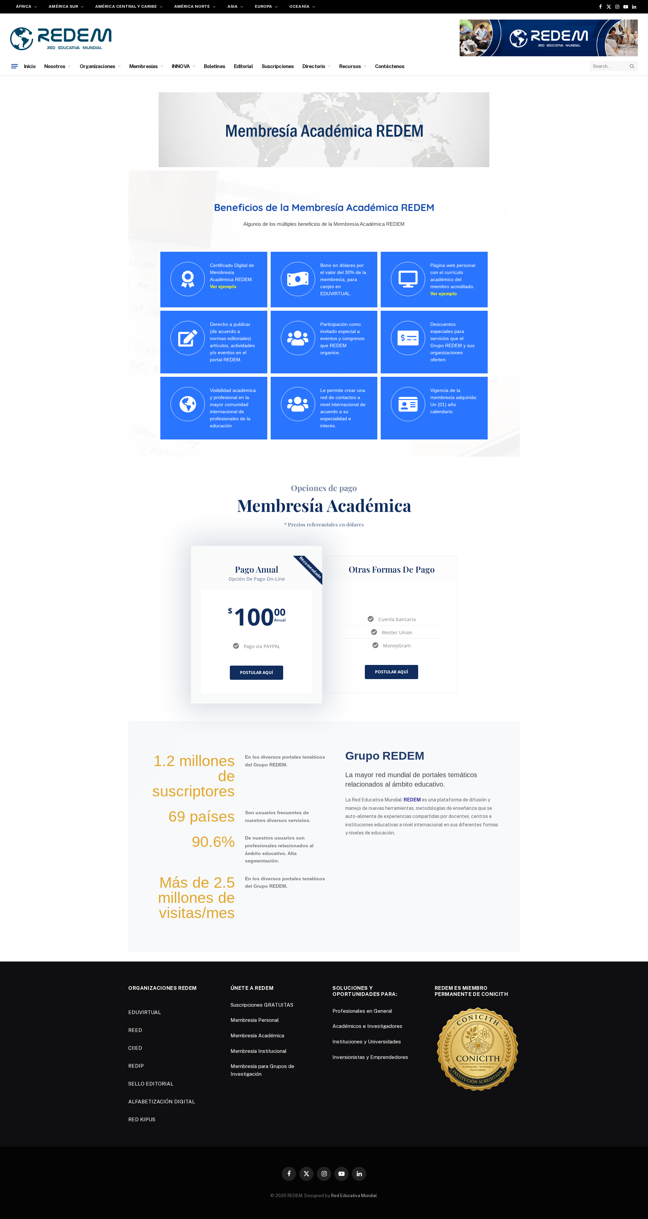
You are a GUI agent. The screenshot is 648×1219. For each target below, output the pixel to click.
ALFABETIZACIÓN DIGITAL (161, 1101)
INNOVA (181, 66)
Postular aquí (256, 672)
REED (135, 1030)
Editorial (243, 66)
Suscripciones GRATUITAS (262, 1005)
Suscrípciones (278, 66)
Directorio (313, 66)
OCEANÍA (299, 6)
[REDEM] (60, 39)
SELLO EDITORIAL (150, 1084)
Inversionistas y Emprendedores (370, 1057)
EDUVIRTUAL (144, 1012)
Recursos (350, 66)
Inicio (29, 66)
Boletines (214, 66)
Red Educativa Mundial (354, 1195)
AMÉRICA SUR (63, 6)
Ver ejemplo (223, 286)
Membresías (143, 66)
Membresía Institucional (259, 1051)
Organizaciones (97, 66)
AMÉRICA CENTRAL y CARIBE (126, 6)
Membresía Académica (257, 1035)
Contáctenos (389, 66)
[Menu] (14, 66)
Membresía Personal (255, 1020)
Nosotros (54, 66)
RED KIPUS (141, 1119)
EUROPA (263, 6)
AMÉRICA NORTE (192, 6)
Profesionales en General (362, 1011)
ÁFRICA (23, 6)
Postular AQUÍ (391, 672)
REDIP (136, 1066)
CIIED (135, 1048)
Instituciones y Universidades (366, 1041)
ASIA (232, 6)
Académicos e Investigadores (367, 1026)
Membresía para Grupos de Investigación (262, 1070)
